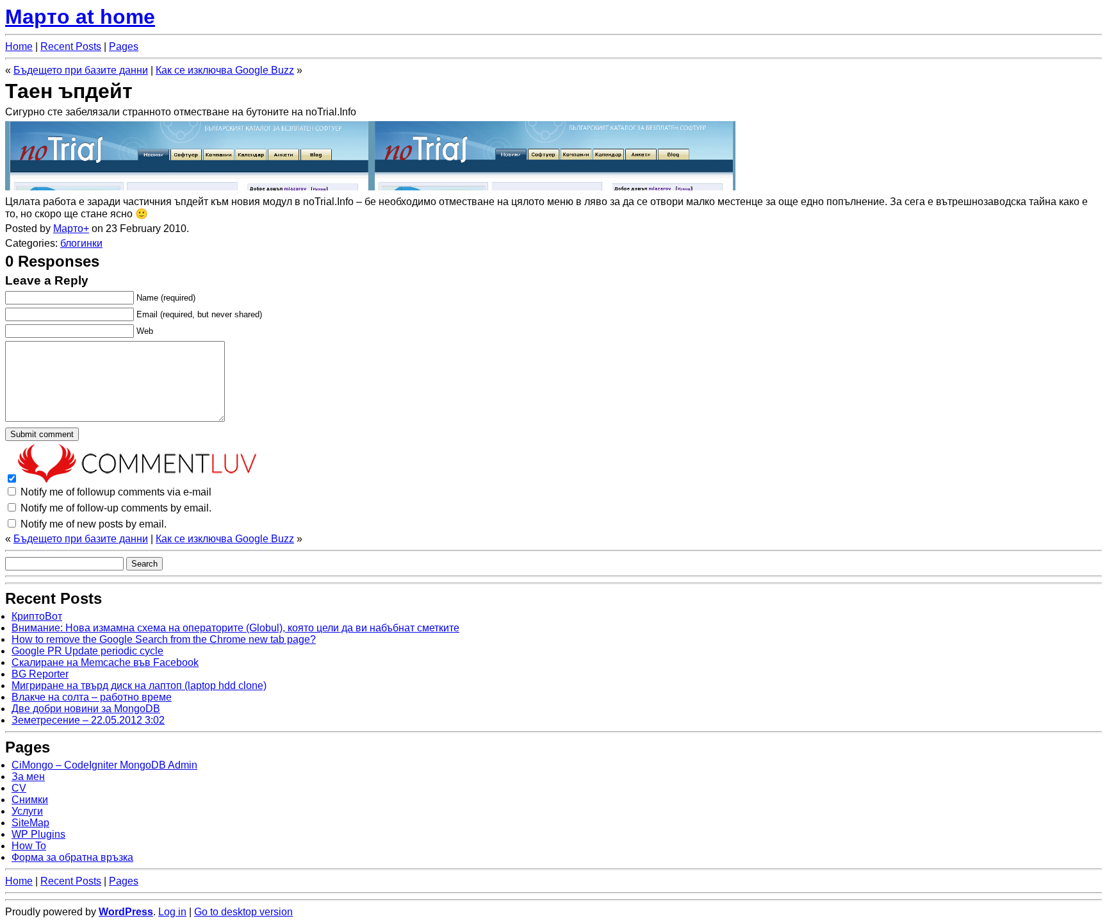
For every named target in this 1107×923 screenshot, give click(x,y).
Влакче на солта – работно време (92, 697)
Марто (68, 228)
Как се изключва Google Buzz (225, 70)
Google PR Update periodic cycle (87, 650)
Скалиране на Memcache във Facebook (105, 662)
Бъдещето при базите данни (80, 70)
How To (29, 845)
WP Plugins (38, 834)
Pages (123, 46)
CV (19, 788)
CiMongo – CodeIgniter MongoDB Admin (104, 765)
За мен (28, 776)
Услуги (27, 811)
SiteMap (30, 822)
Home (19, 46)
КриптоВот (37, 616)
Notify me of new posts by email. (93, 524)
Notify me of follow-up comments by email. (115, 508)
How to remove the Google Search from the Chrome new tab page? (164, 639)
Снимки (30, 799)
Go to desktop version (243, 911)
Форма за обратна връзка (72, 857)
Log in (172, 911)
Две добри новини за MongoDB (86, 708)
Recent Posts (70, 46)
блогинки (81, 243)
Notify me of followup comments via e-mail (115, 491)
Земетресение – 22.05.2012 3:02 (88, 720)
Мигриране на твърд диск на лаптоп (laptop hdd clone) (139, 685)
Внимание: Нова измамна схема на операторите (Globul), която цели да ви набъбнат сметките (235, 627)
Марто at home (80, 16)
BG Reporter (40, 674)
